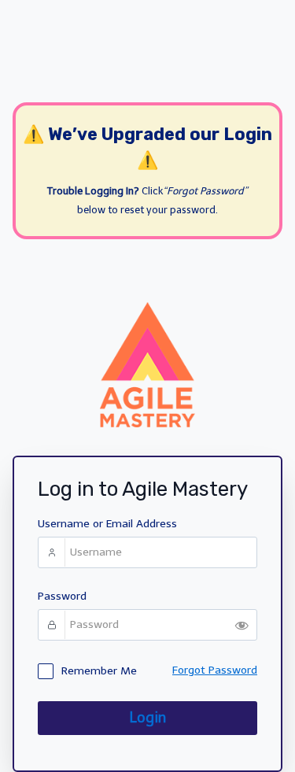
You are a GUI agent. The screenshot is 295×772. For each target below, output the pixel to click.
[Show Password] (241, 625)
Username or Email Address (107, 523)
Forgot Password (214, 670)
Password (62, 596)
